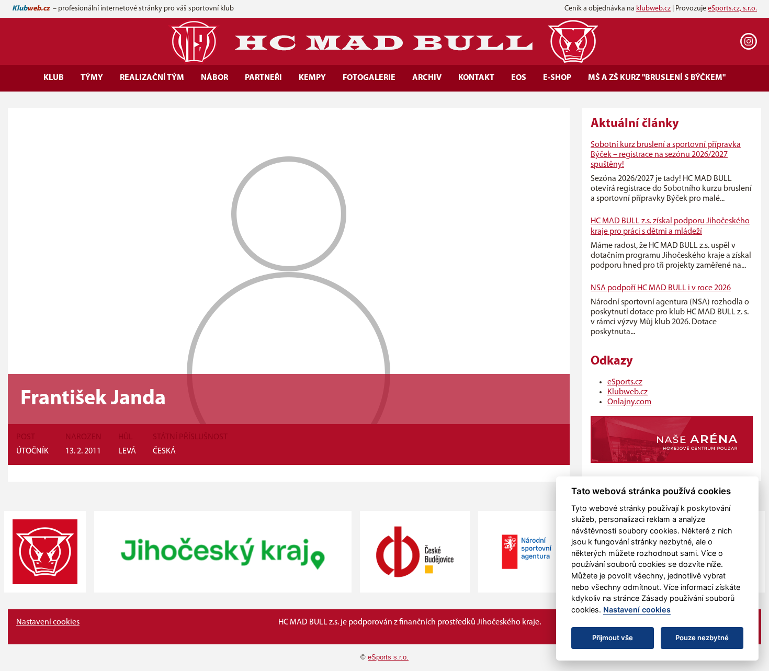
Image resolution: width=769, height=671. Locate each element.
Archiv (427, 78)
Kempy (312, 78)
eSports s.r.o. (388, 657)
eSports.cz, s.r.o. (732, 9)
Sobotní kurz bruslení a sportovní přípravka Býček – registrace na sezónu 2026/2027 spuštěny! (666, 155)
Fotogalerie (369, 78)
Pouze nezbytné (702, 637)
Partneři (263, 78)
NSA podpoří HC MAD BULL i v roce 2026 (661, 288)
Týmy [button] (92, 78)
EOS (518, 78)
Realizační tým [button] (152, 78)
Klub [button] (53, 78)
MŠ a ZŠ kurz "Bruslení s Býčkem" (657, 78)
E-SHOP (557, 78)
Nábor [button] (214, 78)
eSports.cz (624, 382)
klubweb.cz (653, 9)
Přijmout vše (612, 637)
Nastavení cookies (48, 622)
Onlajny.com (629, 402)
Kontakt (476, 78)
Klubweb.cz (627, 392)
